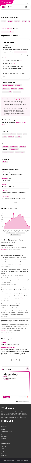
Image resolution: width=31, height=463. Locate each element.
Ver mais (15, 202)
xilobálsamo (6, 88)
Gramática (3, 438)
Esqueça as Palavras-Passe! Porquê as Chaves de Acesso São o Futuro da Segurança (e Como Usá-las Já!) (15, 289)
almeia (4, 184)
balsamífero (5, 178)
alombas (5, 162)
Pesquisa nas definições (6, 431)
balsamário (18, 85)
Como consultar (4, 434)
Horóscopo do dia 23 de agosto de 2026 (12, 255)
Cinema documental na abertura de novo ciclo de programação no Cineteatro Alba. (14, 304)
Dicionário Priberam (6, 28)
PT (3, 6)
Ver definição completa (22, 401)
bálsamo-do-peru (19, 152)
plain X (2, 453)
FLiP (2, 450)
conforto (4, 190)
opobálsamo (5, 196)
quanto (10, 21)
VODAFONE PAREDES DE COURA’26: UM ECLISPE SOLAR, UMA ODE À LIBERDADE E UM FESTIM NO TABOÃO (14, 271)
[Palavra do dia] (27, 368)
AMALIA (18, 99)
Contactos (3, 446)
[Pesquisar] (8, 7)
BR (5, 6)
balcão (25, 134)
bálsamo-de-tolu (7, 92)
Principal (3, 429)
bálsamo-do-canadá (8, 85)
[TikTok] (7, 421)
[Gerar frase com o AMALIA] (5, 57)
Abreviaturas (4, 436)
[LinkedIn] (10, 421)
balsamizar (23, 146)
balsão (19, 134)
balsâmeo (14, 88)
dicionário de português (7, 413)
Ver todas (15, 360)
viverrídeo (17, 21)
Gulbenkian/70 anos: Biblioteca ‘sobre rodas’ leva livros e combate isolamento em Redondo (14, 321)
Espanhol (18, 122)
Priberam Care (4, 455)
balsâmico (5, 172)
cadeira (4, 21)
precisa (24, 21)
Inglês (3, 124)
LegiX (2, 451)
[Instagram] (5, 421)
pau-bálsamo (16, 92)
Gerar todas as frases (8, 31)
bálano (4, 136)
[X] (12, 421)
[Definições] (26, 7)
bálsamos (5, 134)
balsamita (5, 146)
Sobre (2, 433)
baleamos (11, 136)
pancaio (21, 88)
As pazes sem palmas (7, 245)
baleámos (18, 136)
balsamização (14, 146)
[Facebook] (2, 421)
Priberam (3, 448)
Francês (24, 122)
